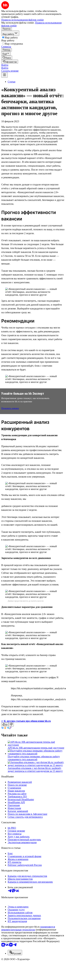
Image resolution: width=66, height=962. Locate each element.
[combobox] (15, 952)
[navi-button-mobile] (4, 75)
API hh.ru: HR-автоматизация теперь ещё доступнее (36, 747)
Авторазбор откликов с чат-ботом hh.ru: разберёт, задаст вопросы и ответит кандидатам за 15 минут (35, 769)
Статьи (11, 81)
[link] (6, 58)
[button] (4, 65)
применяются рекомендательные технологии (28, 928)
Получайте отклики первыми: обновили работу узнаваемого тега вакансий (34, 758)
